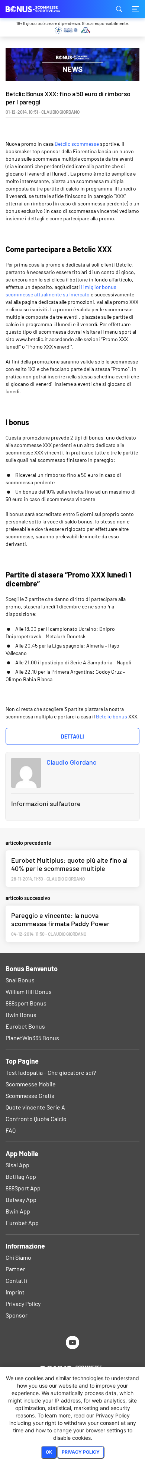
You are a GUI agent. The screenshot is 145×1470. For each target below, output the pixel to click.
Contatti (16, 1280)
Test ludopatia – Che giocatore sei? (51, 1072)
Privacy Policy (23, 1303)
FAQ (11, 1130)
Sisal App (17, 1164)
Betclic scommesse (77, 144)
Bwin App (18, 1211)
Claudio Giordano (71, 762)
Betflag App (21, 1176)
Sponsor (17, 1315)
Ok (49, 1452)
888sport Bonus (26, 1003)
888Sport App (23, 1188)
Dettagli (72, 736)
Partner (15, 1268)
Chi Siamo (18, 1257)
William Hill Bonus (29, 991)
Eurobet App (22, 1222)
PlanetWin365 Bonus (32, 1037)
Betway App (21, 1199)
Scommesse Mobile (31, 1083)
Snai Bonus (20, 979)
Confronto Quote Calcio (36, 1118)
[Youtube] (73, 1342)
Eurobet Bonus (25, 1026)
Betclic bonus (111, 716)
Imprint (15, 1292)
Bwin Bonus (21, 1014)
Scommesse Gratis (30, 1095)
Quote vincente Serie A (35, 1107)
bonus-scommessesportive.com (43, 9)
